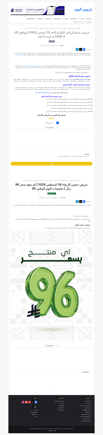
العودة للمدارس (61, 407)
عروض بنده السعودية (30, 65)
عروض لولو (51, 428)
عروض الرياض (74, 18)
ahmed (60, 45)
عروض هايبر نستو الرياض (62, 28)
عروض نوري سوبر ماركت (85, 405)
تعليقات (51, 163)
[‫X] (80, 49)
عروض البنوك (61, 410)
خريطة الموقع (34, 414)
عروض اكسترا (88, 401)
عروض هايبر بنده (64, 428)
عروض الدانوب (57, 428)
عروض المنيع (88, 407)
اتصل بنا (35, 409)
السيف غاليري (61, 405)
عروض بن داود (45, 428)
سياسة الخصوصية (33, 412)
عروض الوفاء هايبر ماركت (85, 416)
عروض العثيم (89, 18)
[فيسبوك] (84, 49)
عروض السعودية (71, 28)
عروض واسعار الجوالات (59, 401)
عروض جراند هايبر (87, 418)
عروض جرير (61, 403)
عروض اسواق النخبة (86, 410)
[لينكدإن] (77, 49)
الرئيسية (77, 28)
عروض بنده (82, 18)
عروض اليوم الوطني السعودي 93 (43, 92)
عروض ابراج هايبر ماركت (85, 420)
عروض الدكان (88, 412)
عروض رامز (88, 403)
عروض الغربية (49, 18)
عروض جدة (66, 18)
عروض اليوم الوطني (31, 18)
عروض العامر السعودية (86, 414)
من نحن (35, 416)
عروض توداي (19, 54)
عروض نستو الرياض (82, 79)
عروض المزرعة (33, 428)
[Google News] (49, 127)
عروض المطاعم (40, 18)
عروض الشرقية (57, 18)
